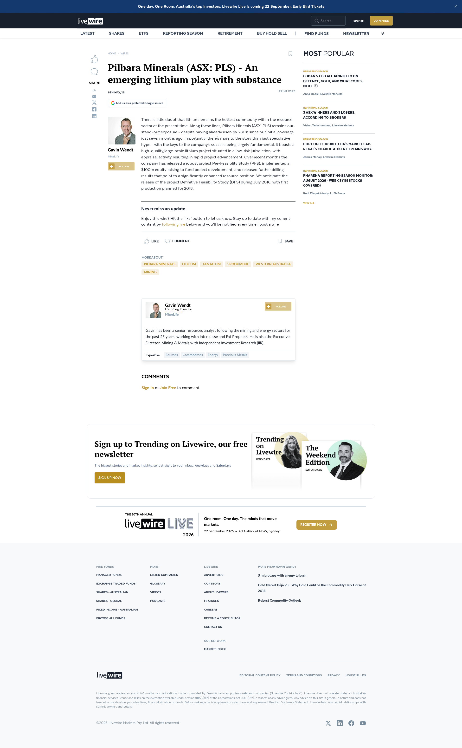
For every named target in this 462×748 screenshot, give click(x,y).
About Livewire (216, 592)
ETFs (143, 33)
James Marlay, (312, 157)
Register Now (313, 525)
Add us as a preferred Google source (139, 103)
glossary (157, 583)
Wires (124, 53)
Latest (87, 33)
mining (150, 272)
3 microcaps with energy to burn (282, 575)
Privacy (333, 675)
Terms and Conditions (304, 675)
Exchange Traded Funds (115, 583)
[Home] (90, 21)
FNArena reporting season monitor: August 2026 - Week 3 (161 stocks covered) (338, 181)
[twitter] (94, 102)
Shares (116, 33)
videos (155, 592)
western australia (273, 264)
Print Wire (287, 91)
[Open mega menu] (382, 33)
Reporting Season (183, 33)
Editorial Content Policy (260, 675)
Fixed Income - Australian (117, 609)
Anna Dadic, (311, 94)
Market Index (215, 649)
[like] (94, 58)
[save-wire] (290, 55)
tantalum (212, 264)
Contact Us (213, 627)
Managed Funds (109, 575)
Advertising (214, 575)
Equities (172, 355)
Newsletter (356, 33)
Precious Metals (235, 355)
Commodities (193, 355)
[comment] (94, 71)
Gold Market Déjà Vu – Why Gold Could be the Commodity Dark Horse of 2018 (312, 588)
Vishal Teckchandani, (317, 125)
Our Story (212, 583)
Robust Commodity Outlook (279, 600)
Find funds (316, 33)
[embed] (94, 90)
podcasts (157, 601)
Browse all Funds (110, 618)
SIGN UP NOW (109, 478)
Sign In (358, 20)
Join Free (381, 20)
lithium (189, 264)
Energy (213, 355)
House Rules (356, 675)
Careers (210, 609)
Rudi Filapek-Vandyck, (318, 193)
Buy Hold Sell (272, 33)
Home (112, 53)
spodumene (238, 264)
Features (211, 601)
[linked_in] (94, 116)
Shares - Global (109, 601)
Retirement (230, 33)
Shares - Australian (112, 592)
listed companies (164, 575)
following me (173, 224)
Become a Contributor (222, 618)
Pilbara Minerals (159, 264)
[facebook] (94, 109)
